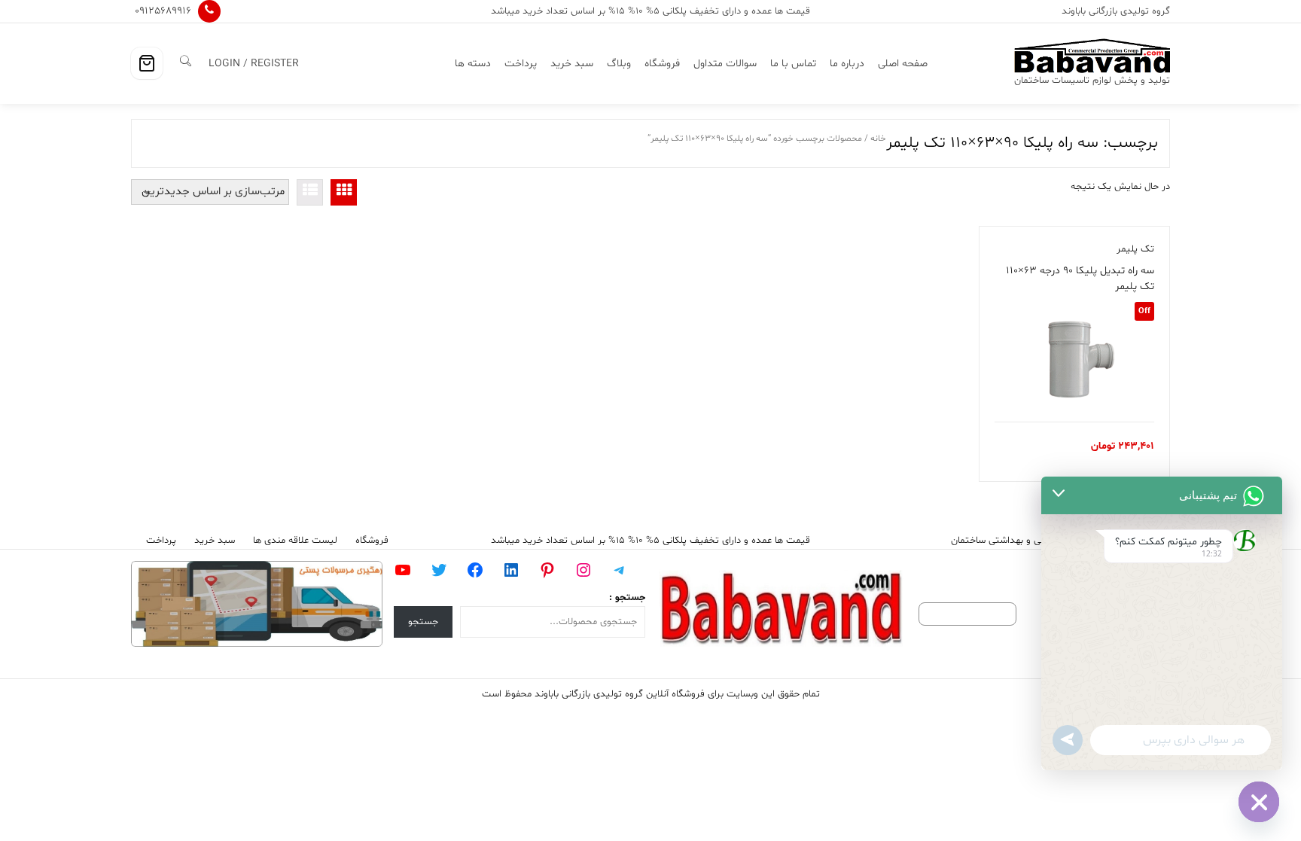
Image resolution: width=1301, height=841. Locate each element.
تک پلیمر (1135, 249)
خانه (878, 139)
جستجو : (627, 598)
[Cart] (147, 63)
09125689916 (163, 11)
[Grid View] (344, 192)
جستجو (423, 622)
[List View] (310, 192)
